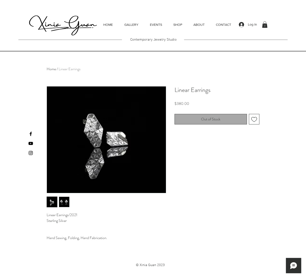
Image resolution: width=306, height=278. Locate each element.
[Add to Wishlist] (254, 119)
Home (51, 69)
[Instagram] (30, 153)
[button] (265, 24)
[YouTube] (30, 143)
